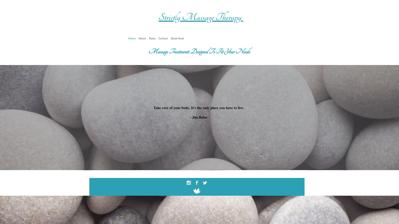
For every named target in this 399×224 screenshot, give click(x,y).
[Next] (272, 174)
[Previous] (124, 174)
